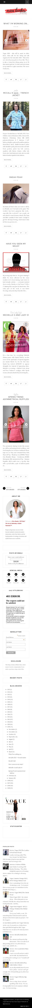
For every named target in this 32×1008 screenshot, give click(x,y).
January (11, 778)
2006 (8, 785)
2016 (8, 709)
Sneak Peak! (16, 177)
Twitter (16, 576)
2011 (8, 722)
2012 (8, 719)
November (12, 732)
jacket (16, 90)
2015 (8, 712)
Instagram (23, 576)
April (10, 749)
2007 (8, 783)
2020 (8, 699)
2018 (8, 704)
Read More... (8, 73)
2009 (8, 727)
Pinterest (9, 582)
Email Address (15, 637)
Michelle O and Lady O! (16, 315)
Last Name (9, 647)
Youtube (23, 582)
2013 (8, 717)
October (11, 734)
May (10, 747)
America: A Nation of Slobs (17, 864)
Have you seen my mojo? (16, 764)
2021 (8, 697)
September (12, 737)
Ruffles (16, 394)
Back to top (24, 1006)
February (11, 775)
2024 (8, 692)
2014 (8, 714)
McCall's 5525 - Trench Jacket (17, 757)
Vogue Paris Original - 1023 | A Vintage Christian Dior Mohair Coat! (18, 909)
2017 (8, 707)
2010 (8, 724)
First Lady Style (16, 312)
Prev (6, 40)
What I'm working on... (16, 23)
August (11, 739)
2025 (8, 689)
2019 (8, 702)
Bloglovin (16, 582)
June (10, 744)
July (10, 742)
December (12, 729)
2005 (8, 788)
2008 (8, 780)
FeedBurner (20, 563)
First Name (9, 642)
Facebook (9, 576)
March (11, 752)
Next (26, 40)
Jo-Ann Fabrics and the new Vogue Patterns (16, 923)
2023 (8, 694)
